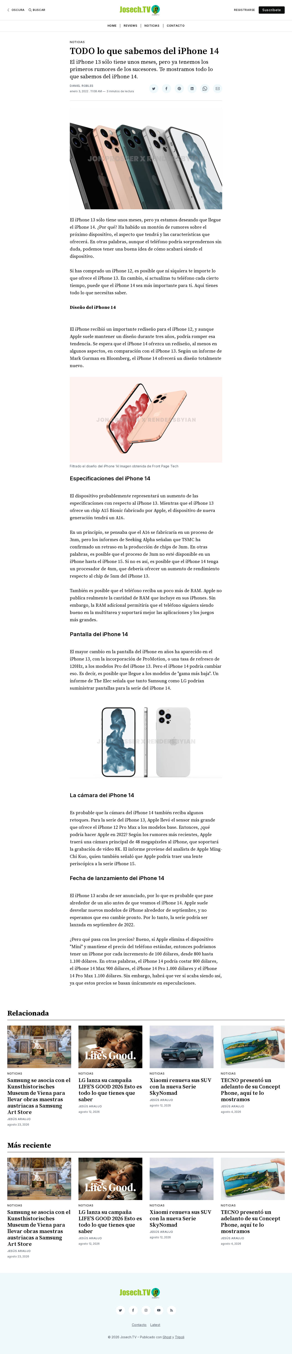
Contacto (176, 25)
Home (112, 25)
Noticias (151, 25)
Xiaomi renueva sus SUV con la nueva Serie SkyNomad (180, 1087)
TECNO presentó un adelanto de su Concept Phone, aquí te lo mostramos (250, 1090)
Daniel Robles (82, 85)
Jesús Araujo (19, 1119)
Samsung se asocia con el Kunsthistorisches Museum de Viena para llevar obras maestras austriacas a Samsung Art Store (38, 1096)
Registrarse (244, 10)
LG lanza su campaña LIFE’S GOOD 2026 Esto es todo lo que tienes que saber (110, 1090)
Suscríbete (271, 10)
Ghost (167, 1337)
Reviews (130, 25)
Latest (155, 1325)
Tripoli (179, 1337)
